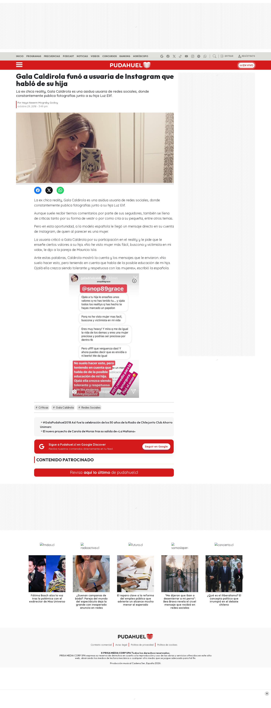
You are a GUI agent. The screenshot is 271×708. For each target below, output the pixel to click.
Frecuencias (52, 56)
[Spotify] (199, 56)
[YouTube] (187, 56)
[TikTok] (181, 56)
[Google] (162, 56)
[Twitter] (49, 190)
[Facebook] (168, 56)
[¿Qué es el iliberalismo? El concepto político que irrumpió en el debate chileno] (224, 573)
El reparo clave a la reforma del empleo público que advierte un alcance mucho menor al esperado (135, 600)
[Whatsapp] (206, 56)
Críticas (43, 407)
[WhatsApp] (61, 190)
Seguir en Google (156, 446)
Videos (95, 56)
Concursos (109, 56)
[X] (175, 56)
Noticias (82, 56)
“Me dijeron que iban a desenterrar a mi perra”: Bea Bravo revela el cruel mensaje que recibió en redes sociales (179, 601)
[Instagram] (193, 56)
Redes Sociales (90, 407)
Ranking (124, 56)
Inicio (19, 56)
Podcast (68, 56)
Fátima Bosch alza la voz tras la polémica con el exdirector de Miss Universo (47, 598)
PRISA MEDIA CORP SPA (117, 652)
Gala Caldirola (64, 407)
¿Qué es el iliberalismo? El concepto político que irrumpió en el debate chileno (224, 600)
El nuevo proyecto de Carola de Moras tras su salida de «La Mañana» (89, 431)
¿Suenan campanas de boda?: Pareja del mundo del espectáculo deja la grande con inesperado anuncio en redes (91, 601)
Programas (33, 56)
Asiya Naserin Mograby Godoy (40, 102)
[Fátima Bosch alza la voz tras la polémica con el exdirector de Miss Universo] (47, 573)
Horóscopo (140, 56)
